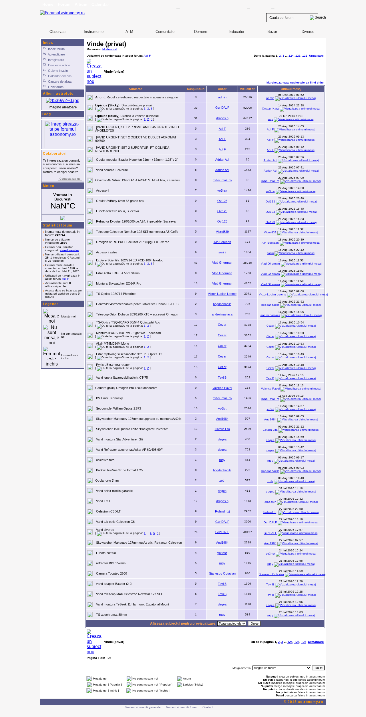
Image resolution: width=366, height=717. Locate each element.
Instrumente (94, 31)
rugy (222, 460)
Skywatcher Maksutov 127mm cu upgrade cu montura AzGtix (139, 418)
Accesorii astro (106, 252)
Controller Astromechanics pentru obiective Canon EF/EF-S (137, 304)
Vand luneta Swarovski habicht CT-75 (122, 377)
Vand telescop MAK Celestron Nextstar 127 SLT (129, 594)
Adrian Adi (222, 159)
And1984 (222, 418)
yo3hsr (222, 190)
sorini (222, 252)
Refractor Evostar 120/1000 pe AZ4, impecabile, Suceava (136, 221)
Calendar (100, 4)
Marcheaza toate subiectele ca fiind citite (295, 82)
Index (48, 43)
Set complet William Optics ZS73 (118, 408)
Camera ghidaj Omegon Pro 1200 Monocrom (126, 388)
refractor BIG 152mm (111, 563)
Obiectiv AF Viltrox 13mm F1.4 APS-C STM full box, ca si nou (137, 180)
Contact (207, 707)
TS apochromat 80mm (111, 614)
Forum (64, 4)
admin (222, 97)
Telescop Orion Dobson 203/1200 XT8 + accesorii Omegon (137, 314)
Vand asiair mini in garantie (114, 490)
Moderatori (109, 49)
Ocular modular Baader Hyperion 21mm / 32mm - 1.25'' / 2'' (137, 159)
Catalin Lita (222, 429)
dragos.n (222, 118)
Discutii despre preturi (137, 105)
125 (298, 55)
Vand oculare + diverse (112, 170)
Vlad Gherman (222, 262)
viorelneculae (69, 250)
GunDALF (222, 107)
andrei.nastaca (222, 314)
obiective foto (105, 460)
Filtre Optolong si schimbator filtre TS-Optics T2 (129, 354)
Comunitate (165, 31)
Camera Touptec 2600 (111, 573)
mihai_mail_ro (222, 180)
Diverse (308, 31)
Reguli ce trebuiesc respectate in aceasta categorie (142, 97)
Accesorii (102, 190)
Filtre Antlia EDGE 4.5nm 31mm (118, 273)
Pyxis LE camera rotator (113, 364)
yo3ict (222, 408)
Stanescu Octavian (222, 573)
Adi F (65, 278)
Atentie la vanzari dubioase (140, 116)
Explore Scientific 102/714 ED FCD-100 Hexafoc (129, 260)
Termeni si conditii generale (143, 707)
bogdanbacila (222, 304)
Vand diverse (105, 529)
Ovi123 (222, 200)
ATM (129, 31)
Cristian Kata (270, 108)
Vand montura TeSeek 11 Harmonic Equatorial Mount (132, 604)
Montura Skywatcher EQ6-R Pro (118, 283)
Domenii (201, 31)
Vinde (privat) (106, 43)
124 (291, 55)
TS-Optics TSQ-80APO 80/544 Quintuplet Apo (128, 322)
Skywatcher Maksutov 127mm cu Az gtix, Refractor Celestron (139, 542)
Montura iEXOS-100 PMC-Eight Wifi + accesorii (128, 333)
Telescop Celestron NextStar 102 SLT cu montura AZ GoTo (137, 231)
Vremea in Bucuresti (62, 201)
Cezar (222, 324)
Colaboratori (55, 154)
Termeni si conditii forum (181, 707)
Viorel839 (222, 231)
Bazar (272, 31)
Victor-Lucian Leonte (222, 293)
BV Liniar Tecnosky (109, 398)
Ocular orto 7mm (107, 480)
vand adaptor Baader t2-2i (114, 583)
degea (222, 439)
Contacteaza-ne (70, 178)
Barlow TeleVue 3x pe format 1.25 (119, 470)
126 (304, 55)
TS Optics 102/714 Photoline (116, 293)
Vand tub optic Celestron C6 (115, 521)
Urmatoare (316, 55)
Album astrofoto (58, 94)
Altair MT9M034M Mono (112, 343)
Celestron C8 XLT (108, 511)
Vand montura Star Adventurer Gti (119, 439)
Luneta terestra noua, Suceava (117, 211)
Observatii (57, 31)
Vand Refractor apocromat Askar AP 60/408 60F (129, 449)
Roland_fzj (222, 511)
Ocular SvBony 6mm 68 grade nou (120, 200)
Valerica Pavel (222, 388)
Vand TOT (103, 501)
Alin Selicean (222, 242)
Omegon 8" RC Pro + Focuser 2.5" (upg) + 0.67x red (132, 242)
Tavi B (222, 377)
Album (81, 4)
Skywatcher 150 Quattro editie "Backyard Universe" (132, 429)
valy (270, 119)
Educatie (236, 31)
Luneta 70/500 (106, 553)
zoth (222, 480)
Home (47, 4)
